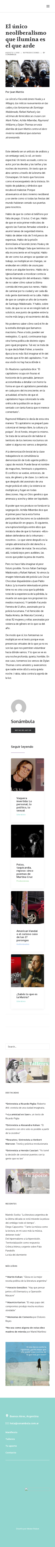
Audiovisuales (22, 944)
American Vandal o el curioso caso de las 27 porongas (27, 935)
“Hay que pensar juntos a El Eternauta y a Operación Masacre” (25, 1291)
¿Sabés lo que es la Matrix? (26, 996)
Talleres (10, 1439)
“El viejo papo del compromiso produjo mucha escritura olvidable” (25, 1306)
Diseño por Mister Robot (27, 1528)
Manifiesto (11, 1432)
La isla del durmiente (16, 1254)
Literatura (20, 814)
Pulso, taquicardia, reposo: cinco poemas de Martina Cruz (24, 871)
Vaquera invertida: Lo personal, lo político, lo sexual (24, 804)
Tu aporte (11, 1445)
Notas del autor (23, 730)
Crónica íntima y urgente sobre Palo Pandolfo (24, 1248)
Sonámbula (11, 54)
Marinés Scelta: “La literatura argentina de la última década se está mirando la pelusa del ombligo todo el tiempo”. (27, 1218)
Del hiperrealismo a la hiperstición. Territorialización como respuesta (23, 1240)
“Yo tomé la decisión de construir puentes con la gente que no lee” (27, 1154)
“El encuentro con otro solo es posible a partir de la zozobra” (27, 1129)
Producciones (32, 53)
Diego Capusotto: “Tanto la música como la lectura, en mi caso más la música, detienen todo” (27, 1230)
